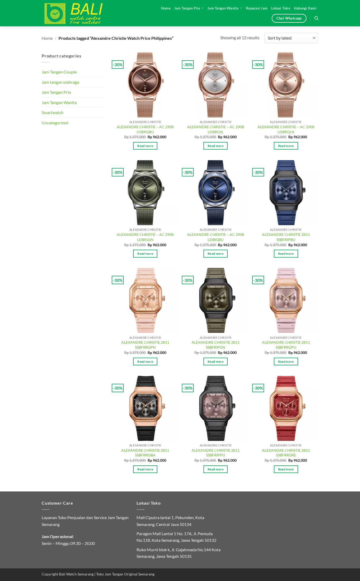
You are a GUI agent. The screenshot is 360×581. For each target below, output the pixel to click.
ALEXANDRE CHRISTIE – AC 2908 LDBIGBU (215, 237)
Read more (145, 145)
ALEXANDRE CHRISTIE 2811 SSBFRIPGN (216, 344)
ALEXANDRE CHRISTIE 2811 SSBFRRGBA (145, 452)
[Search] (316, 18)
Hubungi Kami (305, 8)
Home (166, 8)
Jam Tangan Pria (187, 8)
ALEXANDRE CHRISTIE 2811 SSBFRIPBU (286, 237)
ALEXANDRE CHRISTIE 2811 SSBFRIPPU (216, 452)
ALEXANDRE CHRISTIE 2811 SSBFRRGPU (286, 344)
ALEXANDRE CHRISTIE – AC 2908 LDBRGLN (285, 129)
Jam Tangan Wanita (223, 8)
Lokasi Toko (280, 8)
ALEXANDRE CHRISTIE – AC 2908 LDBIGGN (145, 237)
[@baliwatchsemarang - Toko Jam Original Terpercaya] (78, 13)
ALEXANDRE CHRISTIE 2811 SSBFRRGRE (286, 452)
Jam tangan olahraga (60, 82)
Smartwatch (53, 112)
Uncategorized (55, 122)
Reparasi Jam (256, 8)
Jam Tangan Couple (59, 71)
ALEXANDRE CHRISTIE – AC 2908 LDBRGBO (145, 129)
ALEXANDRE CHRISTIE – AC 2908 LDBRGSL (215, 129)
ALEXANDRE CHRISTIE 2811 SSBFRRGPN (145, 344)
